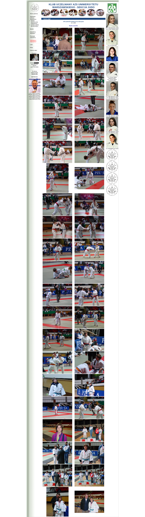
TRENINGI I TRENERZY (33, 41)
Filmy (31, 47)
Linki (31, 44)
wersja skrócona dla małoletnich (34, 22)
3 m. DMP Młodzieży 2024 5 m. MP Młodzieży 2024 (112, 116)
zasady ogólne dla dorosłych (35, 25)
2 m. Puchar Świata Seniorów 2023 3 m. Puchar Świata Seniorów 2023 (112, 79)
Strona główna (34, 13)
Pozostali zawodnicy (33, 37)
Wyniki (32, 29)
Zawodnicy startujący (33, 32)
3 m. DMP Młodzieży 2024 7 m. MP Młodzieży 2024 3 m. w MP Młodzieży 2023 (112, 98)
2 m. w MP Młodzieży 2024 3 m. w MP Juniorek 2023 (112, 28)
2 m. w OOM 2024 (112, 45)
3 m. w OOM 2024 (112, 61)
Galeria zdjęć (33, 50)
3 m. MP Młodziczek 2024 (112, 148)
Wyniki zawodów (73, 25)
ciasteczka (34, 74)
